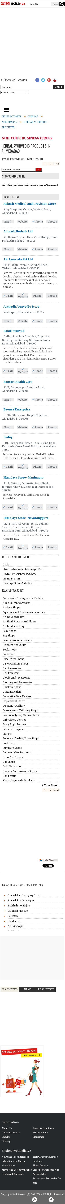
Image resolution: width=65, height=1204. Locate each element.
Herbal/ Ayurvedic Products (19, 780)
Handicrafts (9, 775)
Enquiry (6, 1136)
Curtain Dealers (12, 691)
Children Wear (11, 673)
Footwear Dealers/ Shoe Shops (21, 738)
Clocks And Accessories (16, 677)
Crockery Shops (12, 687)
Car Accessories (12, 668)
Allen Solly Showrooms (16, 602)
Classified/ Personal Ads (46, 1169)
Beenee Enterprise (16, 409)
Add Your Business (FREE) (27, 137)
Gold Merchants (12, 766)
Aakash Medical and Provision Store (29, 204)
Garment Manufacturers (17, 752)
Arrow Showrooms (13, 616)
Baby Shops (9, 630)
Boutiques (9, 654)
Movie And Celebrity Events (17, 1169)
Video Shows (8, 1165)
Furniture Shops (12, 747)
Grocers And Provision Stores (20, 771)
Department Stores (14, 701)
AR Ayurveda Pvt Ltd (18, 259)
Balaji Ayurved (13, 331)
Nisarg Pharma (11, 578)
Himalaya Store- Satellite (17, 583)
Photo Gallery (40, 1165)
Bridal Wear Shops (13, 659)
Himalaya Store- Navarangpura (25, 518)
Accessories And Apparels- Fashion (23, 598)
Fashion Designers (13, 729)
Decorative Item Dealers (17, 696)
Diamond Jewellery (14, 705)
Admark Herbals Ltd (18, 231)
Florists (7, 733)
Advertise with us (11, 1132)
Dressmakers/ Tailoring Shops (20, 710)
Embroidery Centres (14, 719)
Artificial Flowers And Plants (19, 621)
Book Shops (10, 649)
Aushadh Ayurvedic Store (21, 306)
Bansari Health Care (17, 382)
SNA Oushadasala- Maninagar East (23, 569)
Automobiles (39, 1174)
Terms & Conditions (43, 1128)
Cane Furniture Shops (15, 663)
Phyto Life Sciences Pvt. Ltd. (19, 574)
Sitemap (6, 1141)
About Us (7, 1128)
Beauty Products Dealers (17, 640)
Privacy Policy (40, 1132)
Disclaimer (38, 1136)
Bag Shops (9, 635)
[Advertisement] (32, 42)
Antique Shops (11, 607)
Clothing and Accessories (17, 682)
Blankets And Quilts (14, 645)
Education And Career (13, 1161)
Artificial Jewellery (13, 626)
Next (56, 164)
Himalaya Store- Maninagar (23, 477)
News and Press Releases (15, 1156)
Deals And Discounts (13, 1174)
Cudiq (7, 437)
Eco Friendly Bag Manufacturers (21, 715)
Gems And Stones (13, 757)
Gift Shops (9, 761)
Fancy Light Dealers (14, 724)
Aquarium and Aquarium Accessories (24, 612)
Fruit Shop (9, 743)
